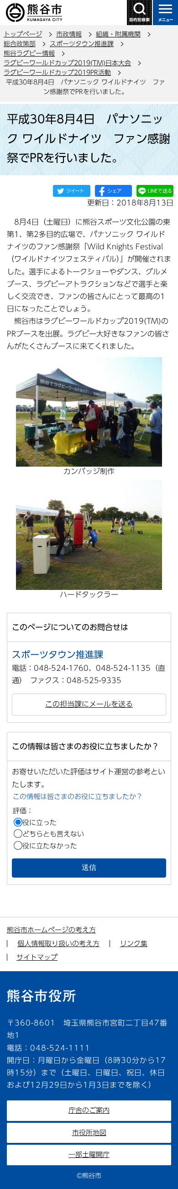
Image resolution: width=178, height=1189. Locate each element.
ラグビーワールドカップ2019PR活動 (57, 72)
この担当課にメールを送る (89, 704)
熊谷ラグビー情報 (29, 53)
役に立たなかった (49, 845)
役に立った (39, 822)
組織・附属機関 (118, 34)
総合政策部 (20, 44)
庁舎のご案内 (89, 1110)
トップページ (23, 34)
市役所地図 (89, 1132)
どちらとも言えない (53, 834)
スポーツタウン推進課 (82, 44)
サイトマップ (37, 957)
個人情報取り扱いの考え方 (58, 943)
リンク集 (133, 943)
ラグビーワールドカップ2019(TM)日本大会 (67, 63)
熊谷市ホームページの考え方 (51, 929)
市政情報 (69, 34)
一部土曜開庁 (89, 1154)
